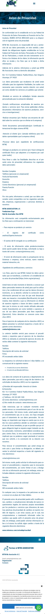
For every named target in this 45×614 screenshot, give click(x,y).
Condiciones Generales (34, 611)
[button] (42, 586)
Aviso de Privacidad (21, 611)
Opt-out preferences (10, 611)
